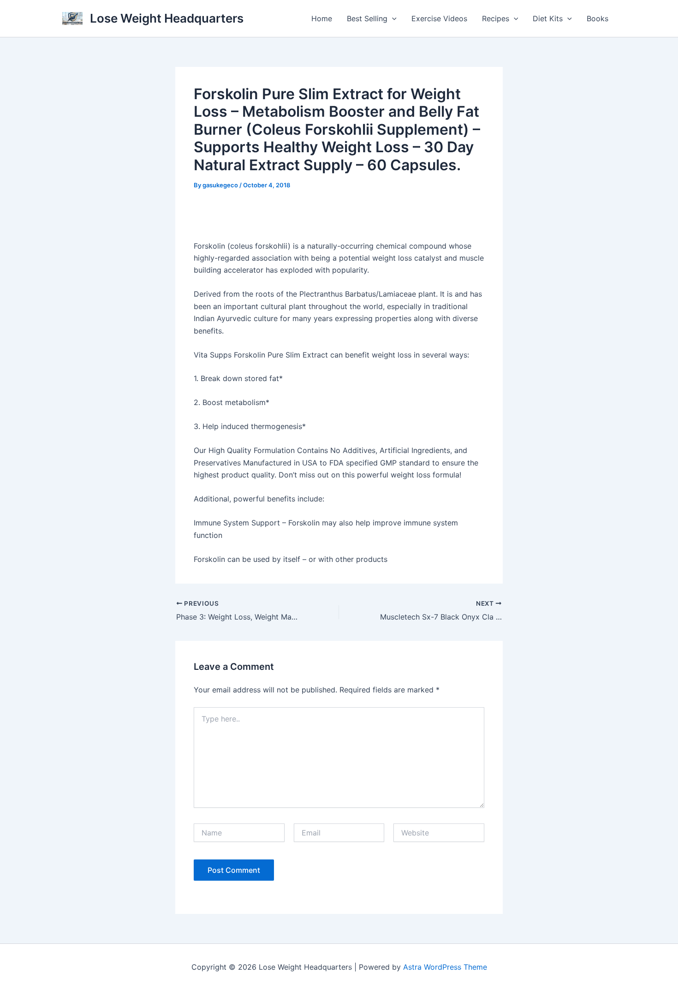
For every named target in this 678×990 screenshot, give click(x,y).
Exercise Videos (439, 18)
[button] (392, 18)
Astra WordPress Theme (445, 967)
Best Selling (367, 18)
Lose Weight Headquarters (167, 18)
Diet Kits (548, 18)
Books (597, 18)
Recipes (495, 18)
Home (321, 18)
